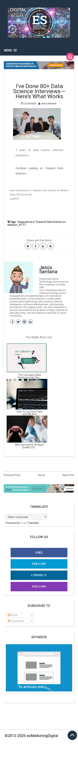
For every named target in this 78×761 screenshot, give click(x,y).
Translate (33, 522)
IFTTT (16, 199)
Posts (14, 615)
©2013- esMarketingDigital (31, 735)
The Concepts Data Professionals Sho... (29, 376)
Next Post (68, 475)
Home (41, 475)
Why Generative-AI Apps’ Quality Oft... (29, 446)
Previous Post (12, 475)
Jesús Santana (48, 269)
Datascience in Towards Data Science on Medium (37, 223)
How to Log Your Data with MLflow (29, 413)
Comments (17, 620)
